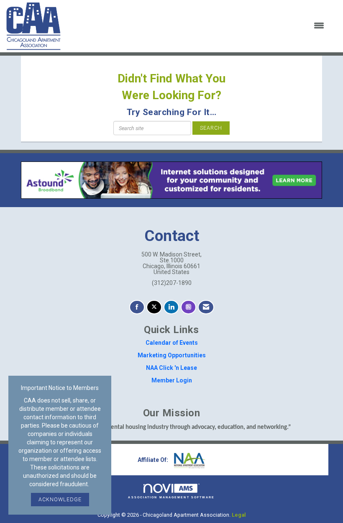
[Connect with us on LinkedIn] (171, 307)
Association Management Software (171, 497)
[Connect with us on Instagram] (188, 307)
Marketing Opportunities (172, 355)
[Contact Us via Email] (206, 307)
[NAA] (188, 459)
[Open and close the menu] (197, 26)
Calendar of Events (172, 342)
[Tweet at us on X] (154, 307)
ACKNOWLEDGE (60, 499)
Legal (239, 515)
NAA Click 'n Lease (171, 367)
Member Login (171, 380)
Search (211, 128)
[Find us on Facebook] (137, 307)
